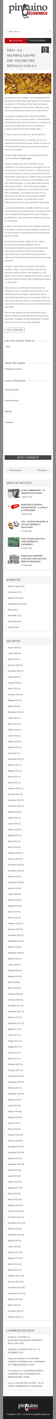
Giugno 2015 (13, 1182)
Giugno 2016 (13, 1111)
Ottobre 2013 (13, 1299)
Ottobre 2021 (13, 765)
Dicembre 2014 (14, 1217)
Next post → (43, 470)
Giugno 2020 (13, 830)
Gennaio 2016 (14, 1141)
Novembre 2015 (14, 1152)
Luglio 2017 (13, 1035)
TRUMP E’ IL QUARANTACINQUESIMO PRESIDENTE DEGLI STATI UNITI (25, 1340)
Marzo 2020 (13, 847)
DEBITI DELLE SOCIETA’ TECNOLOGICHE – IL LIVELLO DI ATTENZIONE (34, 507)
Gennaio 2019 (14, 929)
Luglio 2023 (13, 718)
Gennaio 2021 (14, 794)
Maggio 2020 (13, 835)
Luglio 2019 (13, 894)
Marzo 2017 (13, 1058)
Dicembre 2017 (14, 1006)
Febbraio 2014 (14, 1276)
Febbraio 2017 (14, 1064)
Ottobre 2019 (13, 876)
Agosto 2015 (13, 1170)
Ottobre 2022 (13, 730)
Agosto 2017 (13, 1029)
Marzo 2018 (13, 988)
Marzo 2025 (13, 689)
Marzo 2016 (13, 1129)
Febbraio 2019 (14, 923)
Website (8, 411)
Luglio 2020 (13, 824)
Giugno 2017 (13, 1041)
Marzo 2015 (13, 1199)
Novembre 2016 (14, 1082)
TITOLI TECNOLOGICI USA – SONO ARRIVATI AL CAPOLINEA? (33, 542)
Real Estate (13, 621)
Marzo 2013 (13, 1305)
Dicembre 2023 (14, 712)
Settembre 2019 (14, 882)
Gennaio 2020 (14, 859)
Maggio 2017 (13, 1047)
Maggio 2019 (13, 906)
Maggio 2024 (13, 700)
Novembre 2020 (14, 806)
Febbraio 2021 (14, 788)
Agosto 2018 (13, 959)
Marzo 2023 (13, 724)
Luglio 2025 (13, 677)
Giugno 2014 (13, 1252)
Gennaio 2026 (14, 665)
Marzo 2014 (13, 1270)
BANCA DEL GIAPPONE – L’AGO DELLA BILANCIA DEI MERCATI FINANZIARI (33, 559)
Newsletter (12, 615)
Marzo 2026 (13, 659)
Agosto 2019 (13, 888)
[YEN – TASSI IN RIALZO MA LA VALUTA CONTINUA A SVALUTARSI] (13, 525)
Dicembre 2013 (14, 1287)
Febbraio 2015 (14, 1205)
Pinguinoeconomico (13, 369)
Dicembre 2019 (14, 865)
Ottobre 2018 (13, 947)
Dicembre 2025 (14, 671)
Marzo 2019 (13, 918)
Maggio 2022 (13, 747)
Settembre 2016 (14, 1094)
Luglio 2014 (13, 1246)
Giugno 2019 (13, 900)
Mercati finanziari (15, 604)
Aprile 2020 (13, 841)
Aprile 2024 (13, 706)
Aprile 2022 (13, 753)
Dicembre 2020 (14, 800)
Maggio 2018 (13, 976)
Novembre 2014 (14, 1223)
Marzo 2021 (13, 783)
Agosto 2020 (13, 818)
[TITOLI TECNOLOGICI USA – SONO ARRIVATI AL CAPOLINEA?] (13, 542)
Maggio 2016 (13, 1117)
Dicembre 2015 (14, 1147)
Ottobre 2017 (13, 1017)
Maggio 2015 (13, 1188)
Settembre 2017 (14, 1023)
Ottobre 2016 (13, 1088)
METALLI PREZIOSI (14, 330)
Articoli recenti (19, 482)
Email (11, 401)
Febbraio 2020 (14, 853)
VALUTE (11, 627)
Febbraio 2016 (14, 1135)
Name (12, 390)
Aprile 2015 (13, 1194)
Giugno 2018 (13, 970)
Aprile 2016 (13, 1123)
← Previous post (14, 470)
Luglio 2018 (13, 965)
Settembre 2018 (14, 953)
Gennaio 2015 (14, 1211)
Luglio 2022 (13, 736)
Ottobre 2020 (13, 812)
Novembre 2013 (14, 1293)
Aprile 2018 (13, 982)
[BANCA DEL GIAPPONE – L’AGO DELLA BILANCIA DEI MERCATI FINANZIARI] (13, 559)
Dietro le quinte (14, 586)
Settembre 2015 (14, 1164)
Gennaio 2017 (14, 1070)
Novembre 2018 (14, 941)
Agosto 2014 (13, 1241)
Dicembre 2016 (14, 1076)
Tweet (7, 347)
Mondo (11, 610)
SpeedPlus (12, 1349)
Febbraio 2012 (14, 1317)
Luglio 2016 (13, 1105)
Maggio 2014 (13, 1258)
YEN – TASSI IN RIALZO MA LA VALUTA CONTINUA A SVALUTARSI (34, 524)
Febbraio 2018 (14, 994)
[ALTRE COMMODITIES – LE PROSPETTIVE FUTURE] (13, 493)
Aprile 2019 (13, 912)
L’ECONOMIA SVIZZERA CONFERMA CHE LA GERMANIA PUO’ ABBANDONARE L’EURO (26, 1361)
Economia (12, 592)
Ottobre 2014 (13, 1229)
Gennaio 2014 (14, 1282)
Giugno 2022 (13, 741)
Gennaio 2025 (14, 694)
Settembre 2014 (14, 1235)
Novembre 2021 (14, 759)
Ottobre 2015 (13, 1158)
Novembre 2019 (14, 871)
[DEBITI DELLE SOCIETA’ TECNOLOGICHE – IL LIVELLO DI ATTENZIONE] (13, 506)
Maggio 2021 (13, 771)
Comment (9, 422)
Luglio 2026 (13, 653)
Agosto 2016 (13, 1100)
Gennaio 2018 (14, 1000)
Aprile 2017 (13, 1053)
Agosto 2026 (13, 648)
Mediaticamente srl (42, 1414)
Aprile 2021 (13, 777)
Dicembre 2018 (14, 935)
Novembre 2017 (14, 1012)
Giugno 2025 (13, 683)
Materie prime (13, 598)
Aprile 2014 (13, 1264)
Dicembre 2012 (14, 1311)
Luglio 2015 (13, 1176)
